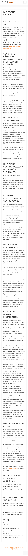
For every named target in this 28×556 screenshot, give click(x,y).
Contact (16, 549)
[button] (25, 2)
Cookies (11, 549)
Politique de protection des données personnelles (14, 548)
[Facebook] (13, 551)
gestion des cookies (13, 468)
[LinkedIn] (14, 551)
